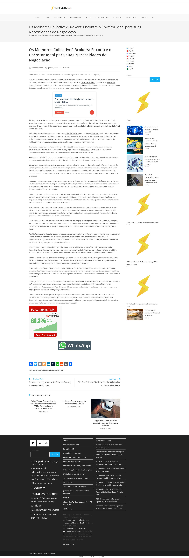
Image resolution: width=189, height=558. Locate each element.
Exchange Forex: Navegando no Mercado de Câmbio (74, 402)
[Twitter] (40, 443)
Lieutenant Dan (70, 523)
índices (44, 518)
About (129, 120)
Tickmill (31, 281)
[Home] (29, 35)
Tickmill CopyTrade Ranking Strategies (77, 470)
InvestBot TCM (38, 498)
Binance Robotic (39, 468)
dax (49, 475)
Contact (66, 498)
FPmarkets (52, 479)
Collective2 (79, 80)
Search (129, 76)
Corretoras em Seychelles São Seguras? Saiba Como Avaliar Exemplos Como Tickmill (110, 454)
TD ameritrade (39, 514)
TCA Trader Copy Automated (45, 509)
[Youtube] (47, 443)
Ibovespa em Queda (103, 441)
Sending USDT (68, 482)
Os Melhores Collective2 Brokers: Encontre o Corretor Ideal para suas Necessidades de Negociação (71, 35)
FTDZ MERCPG (68, 544)
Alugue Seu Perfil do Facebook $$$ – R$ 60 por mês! (152, 129)
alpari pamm (43, 461)
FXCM (31, 221)
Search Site (35, 451)
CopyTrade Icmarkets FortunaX (74, 457)
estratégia (55, 476)
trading (50, 514)
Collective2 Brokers (45, 75)
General (66, 68)
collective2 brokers (39, 370)
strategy (51, 502)
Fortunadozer (71, 520)
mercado (54, 498)
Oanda (39, 501)
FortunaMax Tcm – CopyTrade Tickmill (77, 466)
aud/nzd (40, 465)
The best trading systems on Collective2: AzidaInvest (152, 312)
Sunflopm (36, 505)
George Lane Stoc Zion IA (45, 483)
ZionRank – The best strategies (74, 487)
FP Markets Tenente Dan (72, 453)
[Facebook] (34, 443)
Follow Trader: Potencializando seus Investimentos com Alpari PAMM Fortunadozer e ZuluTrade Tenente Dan (43, 405)
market (48, 498)
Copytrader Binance (39, 475)
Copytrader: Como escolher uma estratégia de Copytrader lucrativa (105, 423)
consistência (52, 472)
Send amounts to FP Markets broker (76, 478)
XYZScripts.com (105, 557)
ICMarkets (38, 488)
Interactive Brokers (55, 139)
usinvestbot (36, 517)
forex (32, 479)
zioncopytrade (37, 68)
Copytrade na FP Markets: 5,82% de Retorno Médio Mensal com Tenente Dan (109, 492)
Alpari (81, 520)
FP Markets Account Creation (73, 474)
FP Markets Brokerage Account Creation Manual (142, 304)
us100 (55, 514)
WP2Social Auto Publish (86, 557)
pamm (45, 502)
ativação (55, 461)
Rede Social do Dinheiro (72, 461)
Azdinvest (70, 528)
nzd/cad (33, 502)
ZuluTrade (83, 523)
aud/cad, (33, 465)
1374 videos (67, 509)
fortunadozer (40, 479)
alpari (33, 461)
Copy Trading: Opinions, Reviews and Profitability (143, 222)
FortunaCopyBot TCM (71, 445)
